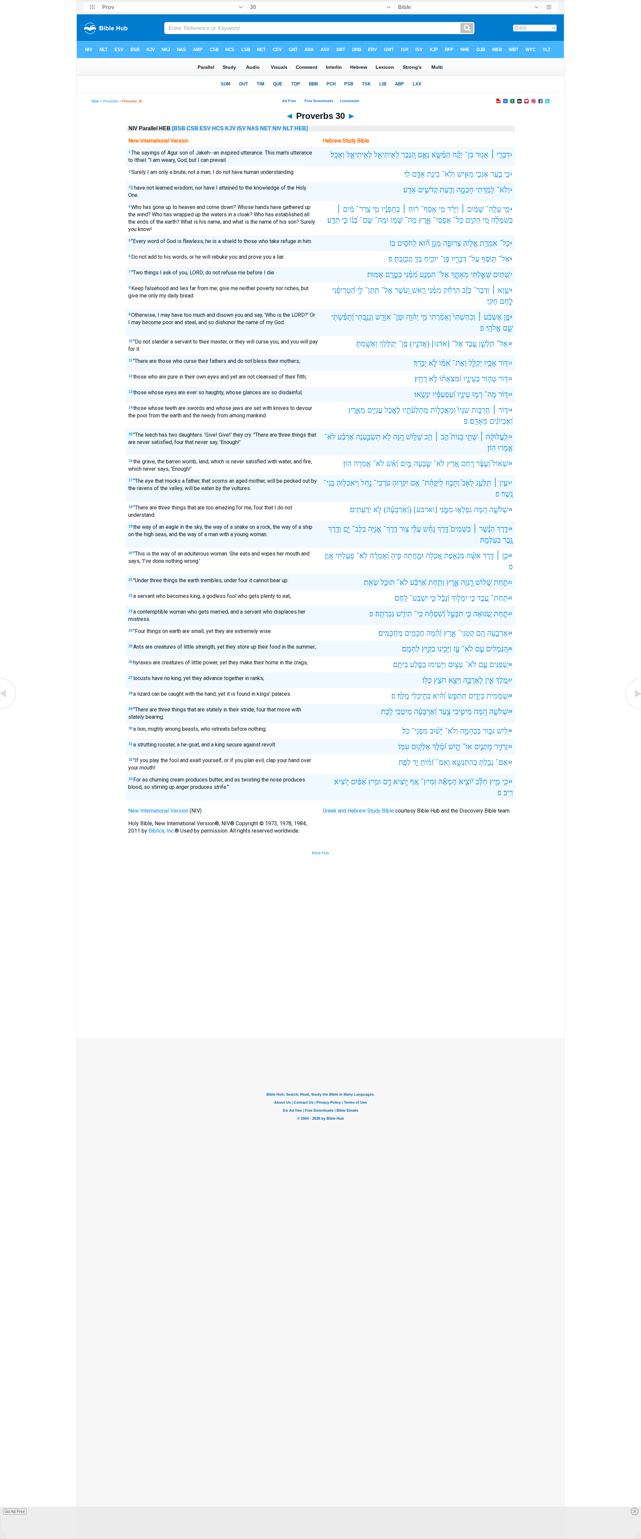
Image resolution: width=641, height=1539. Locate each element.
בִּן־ (469, 155)
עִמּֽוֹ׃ (403, 746)
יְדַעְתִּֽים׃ (360, 509)
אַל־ (504, 259)
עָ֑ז (456, 649)
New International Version (158, 811)
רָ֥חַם (467, 463)
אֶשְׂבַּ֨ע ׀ (489, 317)
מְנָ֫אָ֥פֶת (454, 556)
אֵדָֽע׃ (409, 190)
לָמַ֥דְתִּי (485, 190)
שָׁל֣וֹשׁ (414, 437)
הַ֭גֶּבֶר (408, 155)
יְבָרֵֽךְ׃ (420, 363)
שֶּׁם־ (366, 220)
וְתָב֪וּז (452, 483)
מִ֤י (506, 209)
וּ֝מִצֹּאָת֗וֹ (450, 379)
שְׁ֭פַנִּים (498, 664)
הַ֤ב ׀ (441, 437)
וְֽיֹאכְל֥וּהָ (348, 483)
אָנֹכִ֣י (482, 174)
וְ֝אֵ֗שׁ (392, 463)
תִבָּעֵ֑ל (455, 614)
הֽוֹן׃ (491, 448)
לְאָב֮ (468, 483)
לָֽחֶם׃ (401, 598)
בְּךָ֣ (418, 259)
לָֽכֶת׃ (387, 711)
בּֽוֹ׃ (392, 243)
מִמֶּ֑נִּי (446, 509)
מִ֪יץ (494, 782)
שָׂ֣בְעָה (422, 463)
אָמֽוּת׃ (375, 274)
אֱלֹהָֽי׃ (493, 328)
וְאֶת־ (459, 363)
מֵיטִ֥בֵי (403, 711)
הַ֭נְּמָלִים (497, 649)
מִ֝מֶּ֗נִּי (411, 274)
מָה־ (490, 394)
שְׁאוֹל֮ (500, 463)
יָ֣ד (415, 762)
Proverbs (110, 101)
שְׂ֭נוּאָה (482, 614)
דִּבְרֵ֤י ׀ (500, 155)
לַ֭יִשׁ (502, 731)
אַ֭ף (414, 782)
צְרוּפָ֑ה (452, 243)
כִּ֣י (345, 220)
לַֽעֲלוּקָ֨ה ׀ (493, 437)
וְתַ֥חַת (436, 582)
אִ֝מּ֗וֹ (444, 363)
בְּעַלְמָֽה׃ (490, 540)
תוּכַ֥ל (388, 582)
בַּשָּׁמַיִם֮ (460, 529)
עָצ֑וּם (455, 664)
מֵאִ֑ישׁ (465, 174)
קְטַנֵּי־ (466, 633)
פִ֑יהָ (396, 556)
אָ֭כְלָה (434, 556)
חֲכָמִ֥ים (414, 633)
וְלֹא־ (451, 731)
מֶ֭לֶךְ (502, 680)
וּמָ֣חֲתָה (413, 556)
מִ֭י (485, 220)
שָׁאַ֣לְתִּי (481, 274)
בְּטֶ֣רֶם (393, 274)
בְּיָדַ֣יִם (476, 696)
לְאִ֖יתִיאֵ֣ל (359, 155)
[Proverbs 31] (632, 708)
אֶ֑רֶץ (452, 582)
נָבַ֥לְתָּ (486, 762)
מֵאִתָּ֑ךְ (460, 274)
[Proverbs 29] (8, 708)
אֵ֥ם (415, 483)
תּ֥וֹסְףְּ (488, 259)
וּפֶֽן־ (398, 317)
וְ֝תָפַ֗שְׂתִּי (342, 317)
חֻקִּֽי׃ (492, 301)
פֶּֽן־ (403, 344)
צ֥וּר (404, 529)
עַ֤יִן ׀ (500, 483)
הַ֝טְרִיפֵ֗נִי (343, 290)
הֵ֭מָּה (480, 509)
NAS (253, 128)
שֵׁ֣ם (508, 328)
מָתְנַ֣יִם (483, 746)
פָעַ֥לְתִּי (345, 556)
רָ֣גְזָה (467, 582)
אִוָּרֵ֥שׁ (383, 317)
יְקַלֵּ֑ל (475, 363)
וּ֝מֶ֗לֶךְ (439, 746)
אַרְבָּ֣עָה (497, 633)
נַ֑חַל (366, 483)
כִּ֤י (507, 174)
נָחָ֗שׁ (429, 529)
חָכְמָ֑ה (465, 190)
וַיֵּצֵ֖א (454, 680)
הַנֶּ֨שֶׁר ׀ (484, 529)
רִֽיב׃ (508, 793)
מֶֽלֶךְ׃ (403, 696)
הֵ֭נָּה (398, 437)
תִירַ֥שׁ (404, 614)
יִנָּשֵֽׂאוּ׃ (422, 394)
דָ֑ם (387, 782)
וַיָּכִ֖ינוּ (444, 649)
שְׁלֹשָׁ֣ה (498, 509)
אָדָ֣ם (418, 174)
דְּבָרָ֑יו (458, 259)
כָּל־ (458, 220)
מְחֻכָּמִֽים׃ (390, 633)
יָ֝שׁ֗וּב (436, 731)
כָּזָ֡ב (466, 290)
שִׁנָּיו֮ (463, 410)
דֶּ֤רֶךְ (502, 529)
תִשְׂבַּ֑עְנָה (368, 437)
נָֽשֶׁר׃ (507, 494)
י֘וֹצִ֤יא (466, 782)
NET (265, 128)
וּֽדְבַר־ (481, 290)
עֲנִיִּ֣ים (375, 410)
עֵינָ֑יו (463, 394)
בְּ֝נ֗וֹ (354, 220)
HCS (218, 128)
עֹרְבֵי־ (382, 483)
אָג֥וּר (481, 155)
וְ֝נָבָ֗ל (443, 598)
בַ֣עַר (496, 174)
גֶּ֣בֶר (508, 540)
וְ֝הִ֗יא (439, 696)
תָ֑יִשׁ (454, 746)
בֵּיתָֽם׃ (400, 664)
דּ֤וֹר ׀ (500, 410)
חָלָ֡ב (481, 782)
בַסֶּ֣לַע (418, 664)
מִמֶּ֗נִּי (434, 290)
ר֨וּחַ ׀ (410, 209)
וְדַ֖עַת (447, 190)
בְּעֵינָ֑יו (471, 379)
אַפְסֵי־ (442, 220)
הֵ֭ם (480, 633)
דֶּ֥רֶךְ (442, 529)
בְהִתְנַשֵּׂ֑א (464, 762)
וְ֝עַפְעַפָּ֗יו (444, 394)
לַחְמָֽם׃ (411, 649)
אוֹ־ (467, 746)
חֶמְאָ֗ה (447, 782)
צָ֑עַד (445, 711)
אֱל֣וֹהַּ (470, 243)
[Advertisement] (320, 989)
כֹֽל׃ (406, 731)
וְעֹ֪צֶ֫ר (483, 463)
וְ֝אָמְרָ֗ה (379, 556)
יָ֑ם (346, 529)
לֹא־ (330, 437)
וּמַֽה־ (382, 220)
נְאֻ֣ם (423, 155)
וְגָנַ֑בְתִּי (364, 317)
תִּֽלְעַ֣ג (483, 483)
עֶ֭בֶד (471, 344)
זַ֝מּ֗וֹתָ (427, 762)
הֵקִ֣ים (472, 220)
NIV (276, 128)
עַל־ (473, 259)
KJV (230, 128)
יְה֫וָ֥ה (412, 317)
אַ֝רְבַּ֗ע (346, 437)
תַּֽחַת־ (499, 598)
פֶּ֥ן (507, 317)
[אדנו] (441, 344)
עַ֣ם (479, 649)
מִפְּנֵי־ (420, 731)
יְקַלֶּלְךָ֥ (388, 344)
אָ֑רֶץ (425, 220)
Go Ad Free (15, 1511)
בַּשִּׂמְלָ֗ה (502, 220)
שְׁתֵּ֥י (471, 437)
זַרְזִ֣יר (501, 746)
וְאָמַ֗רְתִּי (440, 317)
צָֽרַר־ (363, 209)
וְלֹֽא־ (448, 174)
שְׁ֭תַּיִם (501, 274)
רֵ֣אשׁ (419, 290)
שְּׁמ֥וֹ (397, 220)
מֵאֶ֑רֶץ (356, 410)
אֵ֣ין (489, 680)
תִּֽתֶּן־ (372, 290)
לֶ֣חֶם (506, 301)
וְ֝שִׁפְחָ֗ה (435, 614)
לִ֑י (360, 290)
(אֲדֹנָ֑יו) (420, 344)
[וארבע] (425, 509)
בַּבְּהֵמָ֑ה (470, 731)
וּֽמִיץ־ (428, 782)
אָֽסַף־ (429, 209)
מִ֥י (424, 317)
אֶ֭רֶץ (453, 463)
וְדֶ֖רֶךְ (334, 529)
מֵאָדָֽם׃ (478, 421)
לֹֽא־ (362, 556)
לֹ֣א (433, 363)
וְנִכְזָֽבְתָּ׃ (403, 259)
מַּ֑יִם (406, 463)
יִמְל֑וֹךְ (459, 598)
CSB (192, 128)
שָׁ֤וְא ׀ (500, 290)
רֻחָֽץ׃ (421, 379)
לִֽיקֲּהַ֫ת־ (432, 483)
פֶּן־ (444, 259)
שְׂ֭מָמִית (497, 696)
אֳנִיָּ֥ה (374, 529)
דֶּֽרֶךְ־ (390, 529)
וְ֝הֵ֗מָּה (434, 633)
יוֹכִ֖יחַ (431, 259)
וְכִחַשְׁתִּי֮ (464, 317)
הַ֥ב (428, 437)
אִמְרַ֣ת (488, 243)
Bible (95, 101)
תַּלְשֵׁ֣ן (486, 344)
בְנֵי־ (329, 483)
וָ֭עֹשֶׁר (402, 290)
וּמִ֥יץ (374, 782)
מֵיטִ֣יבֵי (462, 711)
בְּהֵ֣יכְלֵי (421, 696)
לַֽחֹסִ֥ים (407, 243)
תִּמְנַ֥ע (428, 274)
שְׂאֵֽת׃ (371, 582)
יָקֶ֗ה (457, 155)
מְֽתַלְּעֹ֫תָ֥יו (415, 410)
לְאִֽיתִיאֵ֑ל (386, 155)
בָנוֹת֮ (457, 437)
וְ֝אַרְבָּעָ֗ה (425, 711)
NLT (288, 128)
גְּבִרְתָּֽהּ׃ (384, 614)
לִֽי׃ (407, 174)
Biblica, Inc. (162, 831)
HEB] (301, 128)
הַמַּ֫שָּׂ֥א (440, 155)
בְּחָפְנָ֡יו (390, 209)
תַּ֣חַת (501, 582)
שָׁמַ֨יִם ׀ (472, 209)
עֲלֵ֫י (416, 529)
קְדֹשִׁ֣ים (428, 190)
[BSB (178, 128)
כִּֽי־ (418, 614)
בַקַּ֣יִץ (428, 649)
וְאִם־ (443, 762)
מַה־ (411, 220)
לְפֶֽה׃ (405, 762)
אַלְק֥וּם (420, 746)
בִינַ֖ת (433, 174)
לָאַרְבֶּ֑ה (473, 680)
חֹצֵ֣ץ (440, 680)
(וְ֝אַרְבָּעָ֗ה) (398, 509)
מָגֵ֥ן (436, 243)
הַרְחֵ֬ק (451, 290)
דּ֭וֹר (503, 363)
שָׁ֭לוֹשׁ (483, 582)
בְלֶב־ (359, 529)
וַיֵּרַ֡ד (453, 209)
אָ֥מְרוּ (505, 448)
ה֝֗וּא (424, 243)
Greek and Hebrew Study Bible (358, 811)
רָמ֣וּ (477, 394)
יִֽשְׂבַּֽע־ (419, 598)
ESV (205, 128)
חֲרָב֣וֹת (480, 410)
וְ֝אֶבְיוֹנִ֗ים (501, 421)
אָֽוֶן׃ (329, 556)
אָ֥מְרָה (362, 463)
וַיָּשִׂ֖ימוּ (437, 664)
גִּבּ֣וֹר (489, 731)
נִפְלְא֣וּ (463, 509)
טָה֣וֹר (489, 379)
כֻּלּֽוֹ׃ (427, 680)
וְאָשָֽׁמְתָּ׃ (367, 344)
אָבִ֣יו (490, 363)
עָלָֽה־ (493, 209)
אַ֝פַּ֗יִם (358, 782)
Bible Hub (320, 853)
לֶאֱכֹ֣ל (392, 410)
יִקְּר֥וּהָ (400, 483)
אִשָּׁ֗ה (473, 556)
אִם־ (501, 762)
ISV (241, 128)
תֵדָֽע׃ (333, 220)
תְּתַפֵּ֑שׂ (457, 696)
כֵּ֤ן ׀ (502, 556)
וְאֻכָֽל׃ (338, 155)
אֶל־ (457, 344)
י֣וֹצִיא (400, 782)
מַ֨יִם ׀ (345, 209)
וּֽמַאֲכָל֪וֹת (443, 410)
